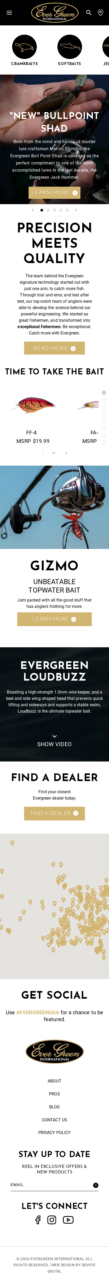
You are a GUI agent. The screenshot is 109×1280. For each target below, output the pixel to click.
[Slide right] (66, 453)
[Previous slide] (33, 210)
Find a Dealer (51, 813)
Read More (51, 348)
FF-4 (31, 432)
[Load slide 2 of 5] (48, 210)
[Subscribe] (95, 1185)
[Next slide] (76, 210)
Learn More (50, 192)
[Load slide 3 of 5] (54, 210)
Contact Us (54, 1119)
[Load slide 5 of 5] (67, 210)
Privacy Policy (54, 1132)
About (54, 1081)
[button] (9, 12)
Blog (54, 1106)
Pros (54, 1094)
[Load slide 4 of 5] (61, 210)
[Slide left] (43, 453)
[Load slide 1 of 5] (42, 210)
